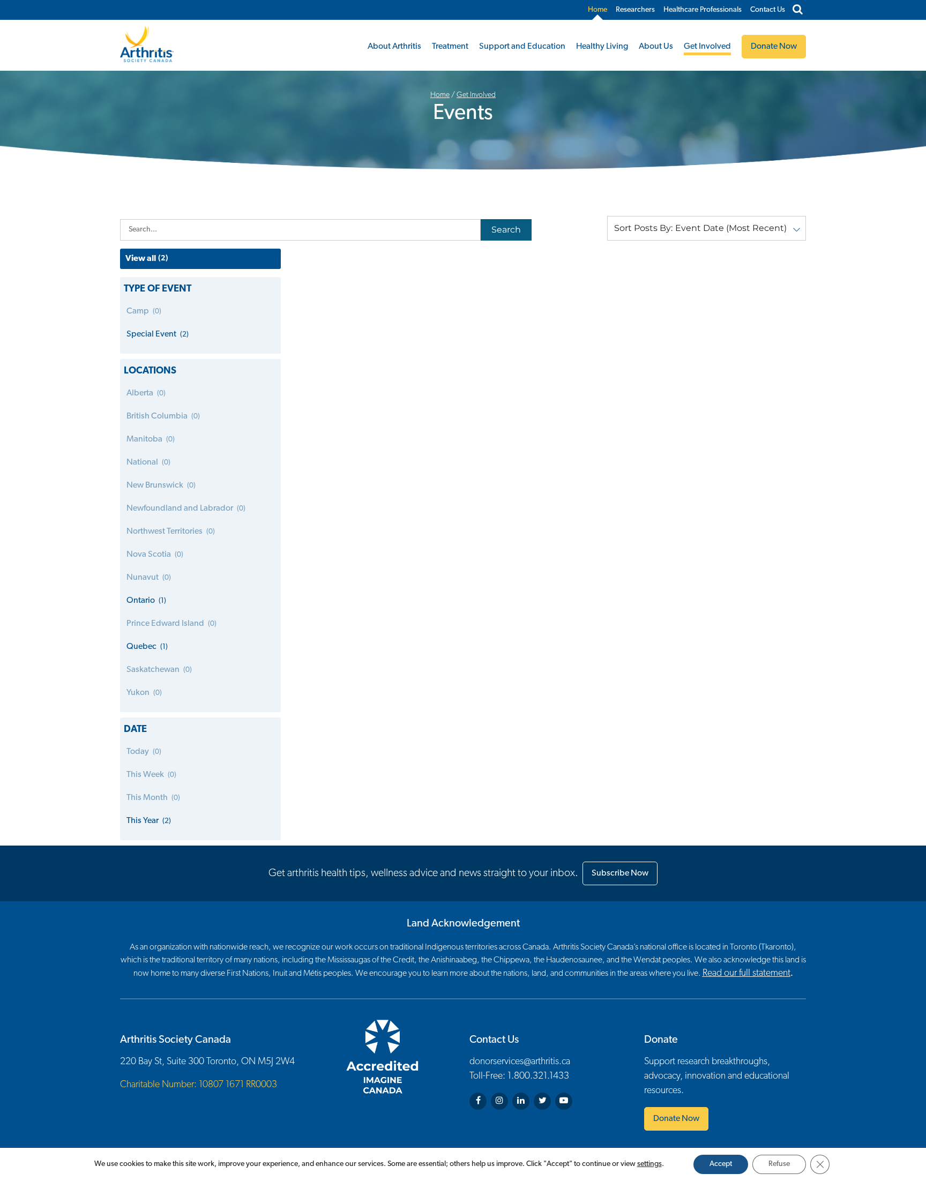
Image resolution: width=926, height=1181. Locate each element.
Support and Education (522, 46)
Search (506, 230)
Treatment (450, 46)
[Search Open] (797, 10)
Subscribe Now (620, 873)
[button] (706, 228)
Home (597, 10)
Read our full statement (746, 973)
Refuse (779, 1164)
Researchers (635, 10)
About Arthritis (394, 46)
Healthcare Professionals (702, 10)
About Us (656, 46)
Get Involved (707, 46)
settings (649, 1164)
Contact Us (767, 10)
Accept (721, 1164)
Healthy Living (602, 46)
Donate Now (676, 1119)
